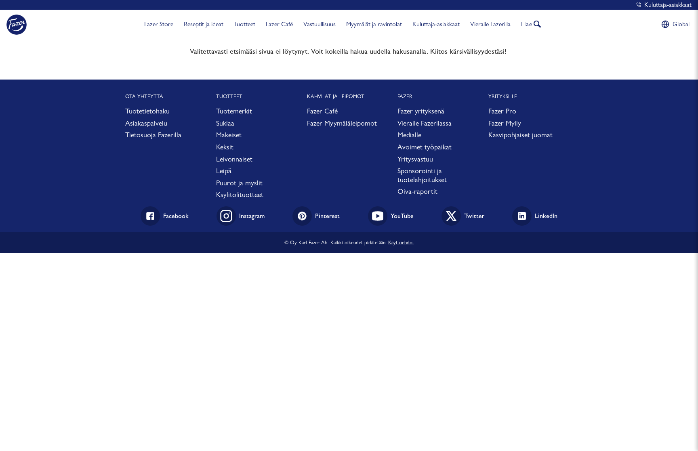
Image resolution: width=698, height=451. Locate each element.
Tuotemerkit (234, 111)
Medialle (409, 134)
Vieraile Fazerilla (490, 24)
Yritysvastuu (415, 159)
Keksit (224, 147)
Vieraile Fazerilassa (424, 123)
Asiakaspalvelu (146, 123)
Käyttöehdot (401, 242)
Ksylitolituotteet (239, 194)
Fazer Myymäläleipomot (342, 123)
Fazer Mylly (504, 123)
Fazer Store (158, 24)
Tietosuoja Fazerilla (153, 134)
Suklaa (225, 123)
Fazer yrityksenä (420, 111)
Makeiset (229, 134)
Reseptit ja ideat (203, 24)
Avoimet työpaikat (424, 147)
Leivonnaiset (234, 159)
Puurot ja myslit (239, 182)
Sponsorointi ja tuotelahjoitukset (422, 175)
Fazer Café (279, 24)
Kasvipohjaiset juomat (520, 134)
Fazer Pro (502, 111)
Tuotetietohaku (147, 111)
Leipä (223, 170)
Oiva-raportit (417, 191)
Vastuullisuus (319, 24)
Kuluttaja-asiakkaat (668, 4)
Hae (526, 24)
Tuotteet (244, 24)
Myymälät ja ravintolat (374, 24)
